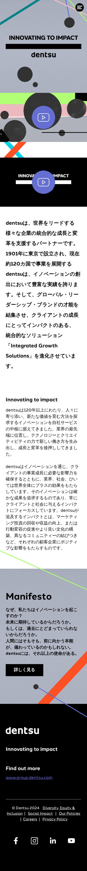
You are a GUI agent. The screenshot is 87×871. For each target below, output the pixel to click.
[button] (43, 117)
